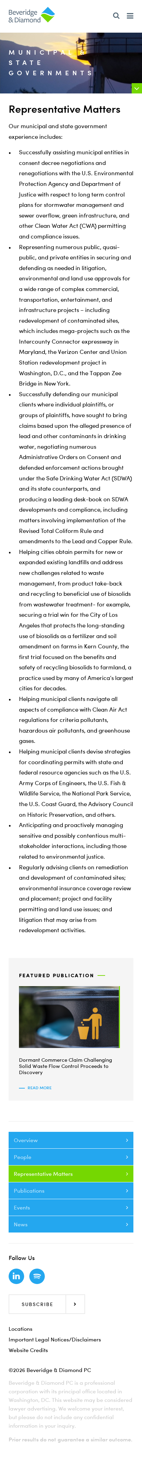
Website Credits (28, 1350)
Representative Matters (43, 1173)
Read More (40, 1087)
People (22, 1156)
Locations (20, 1328)
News (21, 1224)
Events (22, 1207)
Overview (26, 1140)
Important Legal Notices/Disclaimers (55, 1339)
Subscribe (37, 1304)
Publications (29, 1190)
